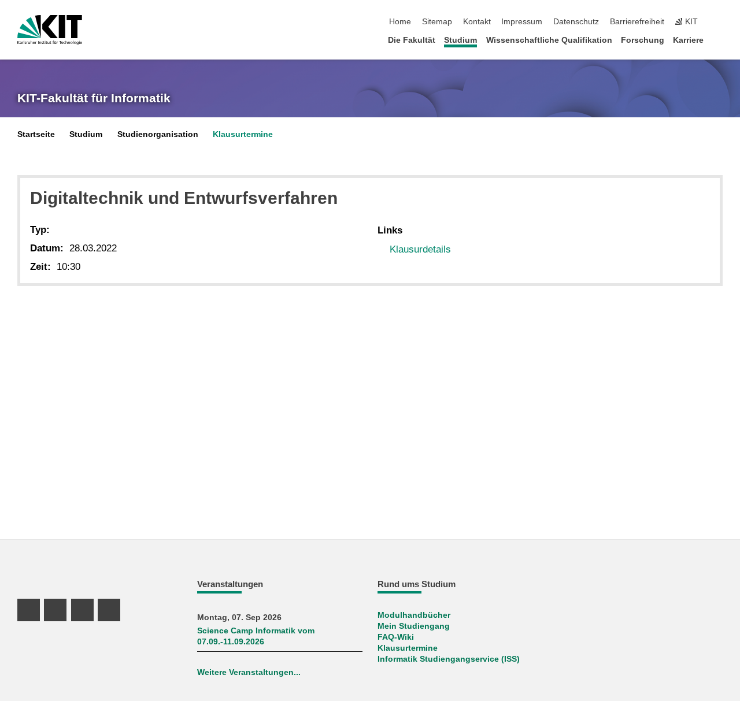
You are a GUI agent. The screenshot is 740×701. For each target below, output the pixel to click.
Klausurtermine (243, 134)
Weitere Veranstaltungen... (249, 672)
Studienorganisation (157, 134)
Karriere (688, 40)
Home (400, 21)
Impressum (521, 21)
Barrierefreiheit (637, 21)
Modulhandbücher (414, 615)
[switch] (719, 22)
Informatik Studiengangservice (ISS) (449, 659)
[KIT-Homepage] (49, 30)
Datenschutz (576, 21)
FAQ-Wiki (396, 637)
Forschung (642, 40)
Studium (460, 40)
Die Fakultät (411, 40)
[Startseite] (719, 39)
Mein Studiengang (414, 626)
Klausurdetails (420, 249)
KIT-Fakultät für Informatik (94, 98)
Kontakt (477, 21)
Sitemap (437, 21)
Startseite (36, 134)
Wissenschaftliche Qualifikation (549, 40)
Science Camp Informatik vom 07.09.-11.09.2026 (255, 636)
